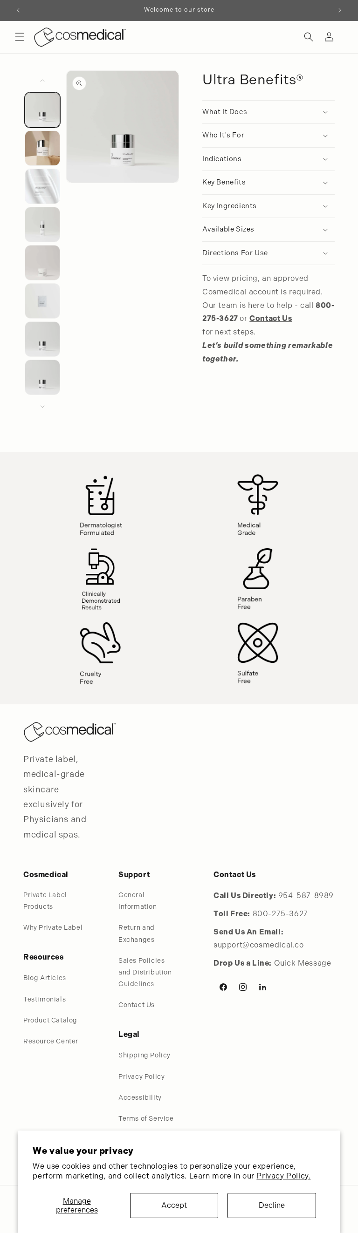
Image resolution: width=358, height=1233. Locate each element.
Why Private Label (53, 927)
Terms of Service (146, 1118)
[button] (19, 37)
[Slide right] (42, 406)
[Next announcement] (340, 10)
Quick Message (302, 963)
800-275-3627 (280, 913)
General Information (137, 900)
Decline (272, 1205)
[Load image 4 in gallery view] (42, 224)
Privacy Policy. (283, 1176)
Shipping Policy (144, 1055)
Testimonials (44, 999)
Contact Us (136, 1004)
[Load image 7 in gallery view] (42, 339)
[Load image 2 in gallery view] (42, 148)
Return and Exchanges (136, 933)
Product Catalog (50, 1020)
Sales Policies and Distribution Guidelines (145, 972)
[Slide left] (42, 80)
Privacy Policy (141, 1076)
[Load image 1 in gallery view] (42, 110)
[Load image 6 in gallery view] (42, 301)
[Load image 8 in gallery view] (42, 377)
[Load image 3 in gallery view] (42, 186)
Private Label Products (45, 900)
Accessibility (140, 1097)
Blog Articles (44, 977)
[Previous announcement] (18, 10)
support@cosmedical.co (258, 944)
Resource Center (50, 1041)
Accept (174, 1205)
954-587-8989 (306, 895)
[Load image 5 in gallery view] (42, 262)
